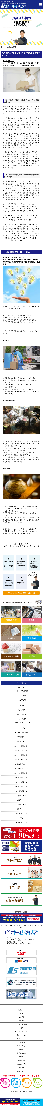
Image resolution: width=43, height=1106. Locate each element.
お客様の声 (21, 1060)
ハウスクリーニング (21, 1031)
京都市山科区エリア (21, 778)
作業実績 (21, 1057)
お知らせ (21, 705)
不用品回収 (22, 737)
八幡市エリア (21, 796)
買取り (21, 1013)
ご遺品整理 (22, 710)
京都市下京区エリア (21, 750)
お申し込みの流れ (21, 1042)
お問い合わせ (21, 1071)
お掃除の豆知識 (22, 691)
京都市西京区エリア (21, 791)
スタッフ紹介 (21, 719)
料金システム (21, 1038)
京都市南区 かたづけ (14, 65)
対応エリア (21, 1049)
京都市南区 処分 (9, 262)
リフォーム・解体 (21, 1024)
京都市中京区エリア (21, 755)
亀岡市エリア (21, 741)
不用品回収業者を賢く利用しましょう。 (18, 252)
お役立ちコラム (8, 61)
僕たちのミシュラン (23, 722)
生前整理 (23, 700)
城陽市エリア (21, 805)
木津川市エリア (21, 814)
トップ (3, 47)
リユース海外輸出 (21, 732)
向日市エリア (21, 800)
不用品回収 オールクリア (17, 63)
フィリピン (22, 728)
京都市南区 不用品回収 (15, 260)
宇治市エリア (21, 809)
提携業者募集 (21, 1053)
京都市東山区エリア (21, 787)
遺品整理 (21, 1020)
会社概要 (21, 1067)
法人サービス (21, 1035)
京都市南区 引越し (28, 65)
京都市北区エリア (21, 764)
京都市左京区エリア (21, 782)
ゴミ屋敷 (23, 695)
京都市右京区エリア (21, 773)
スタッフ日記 (21, 714)
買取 (21, 818)
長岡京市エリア (21, 823)
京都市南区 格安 (22, 262)
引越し (21, 1028)
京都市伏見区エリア (21, 759)
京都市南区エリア (20, 257)
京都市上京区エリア (21, 746)
